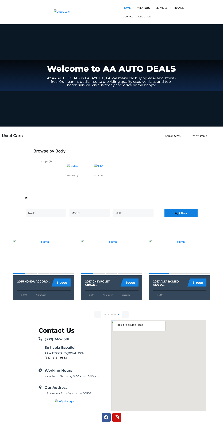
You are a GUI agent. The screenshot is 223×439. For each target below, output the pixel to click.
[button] (97, 314)
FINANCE (178, 7)
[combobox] (46, 213)
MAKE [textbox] (31, 213)
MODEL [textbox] (76, 213)
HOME (127, 7)
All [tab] (26, 197)
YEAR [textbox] (119, 213)
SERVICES (162, 7)
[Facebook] (106, 417)
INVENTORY (143, 7)
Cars (183, 213)
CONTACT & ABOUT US (137, 16)
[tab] (172, 136)
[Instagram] (116, 417)
